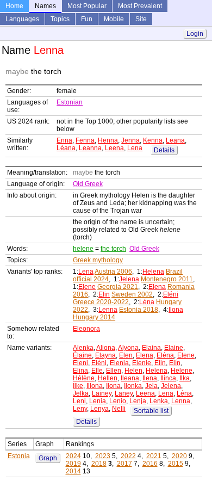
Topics (60, 19)
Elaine (173, 348)
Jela (151, 386)
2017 (124, 463)
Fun (86, 19)
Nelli (119, 408)
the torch (113, 248)
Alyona (128, 348)
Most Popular (87, 6)
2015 (175, 463)
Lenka (158, 401)
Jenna (130, 140)
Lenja (137, 401)
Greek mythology (98, 260)
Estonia (19, 456)
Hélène (84, 378)
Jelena (129, 279)
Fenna (85, 140)
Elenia (119, 363)
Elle (97, 370)
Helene (181, 370)
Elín (174, 363)
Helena (153, 271)
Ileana (130, 378)
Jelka (81, 393)
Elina (80, 370)
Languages (22, 19)
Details (164, 150)
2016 (150, 463)
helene (83, 248)
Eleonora (86, 328)
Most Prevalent (140, 6)
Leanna (90, 148)
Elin (104, 294)
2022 (128, 456)
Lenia (97, 401)
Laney (124, 393)
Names (45, 6)
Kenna (153, 140)
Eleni (80, 363)
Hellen (107, 378)
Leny (80, 408)
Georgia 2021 (117, 287)
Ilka (184, 378)
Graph (48, 458)
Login (194, 34)
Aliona (105, 348)
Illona (94, 386)
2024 (73, 456)
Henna (108, 140)
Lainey (101, 393)
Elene (87, 287)
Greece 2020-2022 (101, 302)
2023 (102, 456)
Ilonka (133, 386)
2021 (153, 456)
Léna (146, 302)
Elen (126, 355)
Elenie (141, 363)
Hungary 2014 (94, 317)
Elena (157, 287)
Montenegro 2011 (167, 279)
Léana (66, 148)
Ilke (78, 386)
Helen (133, 370)
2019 (73, 463)
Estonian (70, 102)
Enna (64, 140)
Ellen (113, 370)
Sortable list (151, 411)
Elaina (151, 348)
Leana (175, 140)
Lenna (107, 309)
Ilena (149, 378)
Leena (114, 148)
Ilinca (168, 378)
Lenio (117, 401)
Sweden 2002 (132, 294)
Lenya (99, 408)
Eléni (170, 294)
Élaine (82, 355)
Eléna (165, 355)
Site (141, 19)
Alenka (83, 348)
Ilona (176, 309)
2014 (73, 471)
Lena (134, 148)
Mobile (114, 19)
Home (14, 6)
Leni (79, 401)
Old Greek (88, 184)
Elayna (105, 355)
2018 (99, 463)
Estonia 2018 (138, 309)
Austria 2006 (113, 271)
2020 (179, 456)
